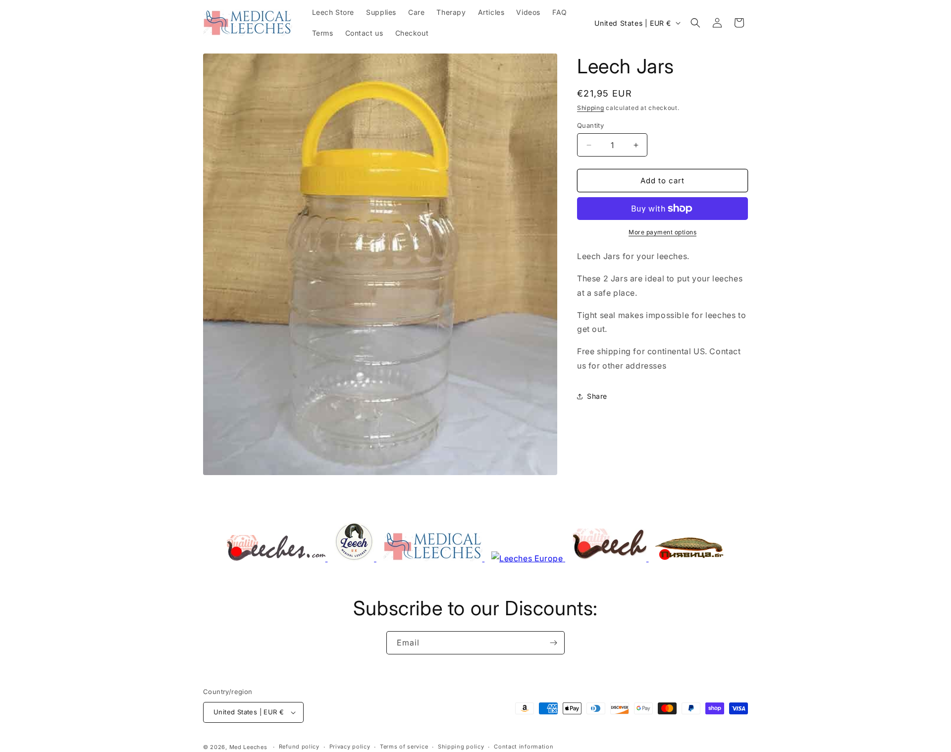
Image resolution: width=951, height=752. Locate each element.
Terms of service (404, 746)
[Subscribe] (553, 642)
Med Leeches (248, 747)
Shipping (590, 107)
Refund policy (299, 746)
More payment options (662, 232)
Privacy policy (349, 746)
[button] (695, 23)
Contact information (523, 746)
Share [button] (597, 396)
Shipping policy (461, 746)
